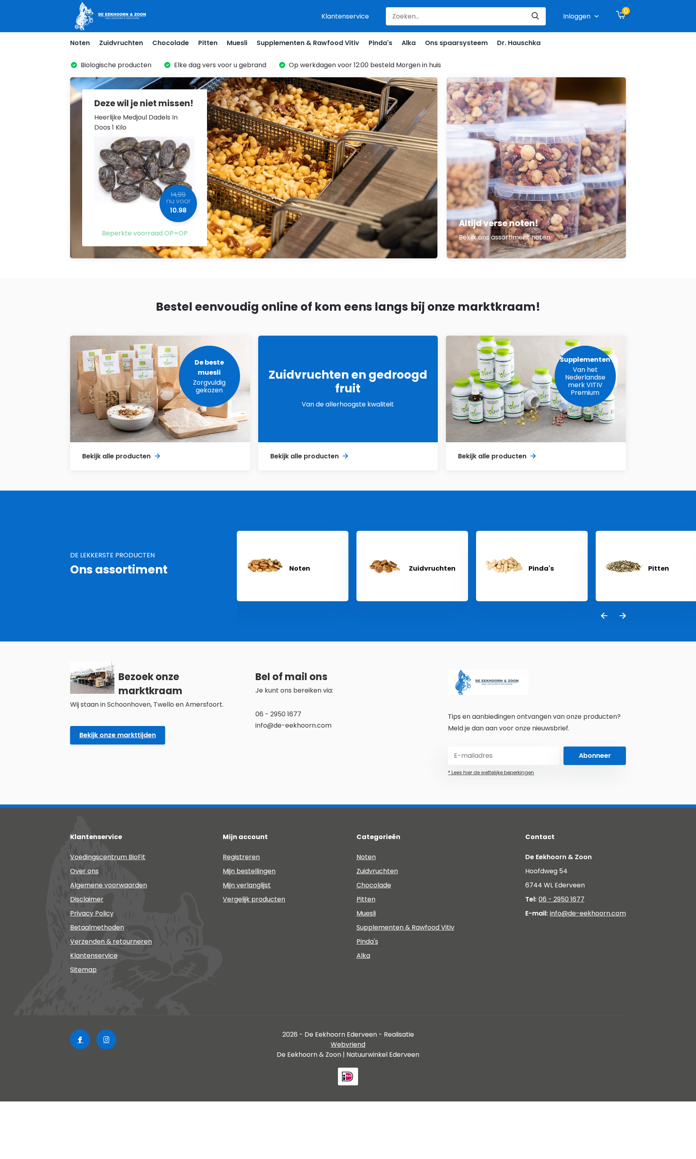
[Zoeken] (536, 16)
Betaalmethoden (97, 927)
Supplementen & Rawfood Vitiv (308, 42)
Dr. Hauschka (519, 42)
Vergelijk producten (254, 899)
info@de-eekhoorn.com (588, 913)
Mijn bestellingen (249, 871)
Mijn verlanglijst (247, 885)
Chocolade (170, 42)
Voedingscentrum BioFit (107, 857)
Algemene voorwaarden (108, 885)
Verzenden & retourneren (111, 941)
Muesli (237, 42)
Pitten (208, 42)
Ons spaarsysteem (456, 42)
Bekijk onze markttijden (117, 735)
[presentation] (604, 616)
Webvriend (348, 1044)
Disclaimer (87, 899)
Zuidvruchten (121, 42)
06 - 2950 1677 (561, 899)
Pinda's (380, 42)
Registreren (241, 857)
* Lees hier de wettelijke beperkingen (491, 772)
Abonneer (595, 755)
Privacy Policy (92, 913)
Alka (409, 42)
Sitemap (83, 969)
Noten (80, 42)
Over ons (84, 871)
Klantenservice (345, 16)
